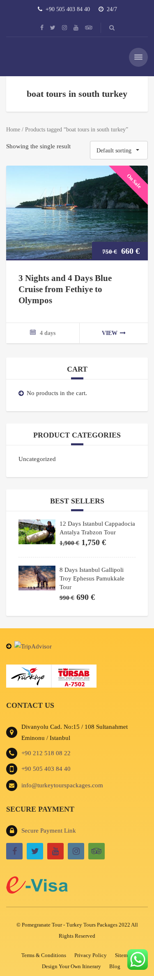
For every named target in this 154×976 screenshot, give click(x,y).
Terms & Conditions (43, 955)
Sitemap (124, 955)
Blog (114, 966)
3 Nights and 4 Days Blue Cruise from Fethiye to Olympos (65, 289)
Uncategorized (37, 459)
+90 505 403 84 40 (46, 768)
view (109, 333)
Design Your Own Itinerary (71, 966)
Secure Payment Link (48, 830)
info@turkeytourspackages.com (62, 785)
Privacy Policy (90, 955)
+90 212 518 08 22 (46, 753)
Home (13, 129)
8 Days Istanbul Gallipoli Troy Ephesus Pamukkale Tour (92, 578)
